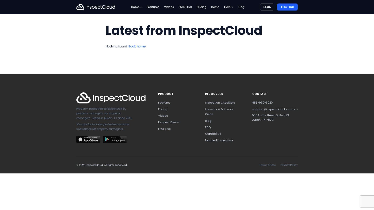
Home (135, 7)
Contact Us (213, 134)
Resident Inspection (219, 140)
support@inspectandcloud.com (275, 109)
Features (153, 7)
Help (227, 7)
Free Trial (185, 7)
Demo (215, 7)
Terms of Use (267, 165)
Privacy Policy (289, 165)
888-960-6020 (262, 103)
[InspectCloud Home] (95, 7)
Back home (137, 46)
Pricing (201, 7)
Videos (169, 7)
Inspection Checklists (220, 103)
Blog (241, 7)
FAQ (208, 127)
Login (267, 7)
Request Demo (168, 122)
